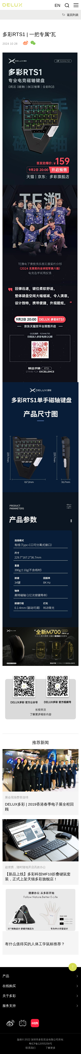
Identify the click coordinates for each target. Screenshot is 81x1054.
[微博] (10, 1023)
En (57, 5)
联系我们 (31, 1047)
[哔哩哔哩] (22, 1023)
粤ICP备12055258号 (40, 1043)
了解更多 (50, 1047)
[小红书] (35, 1023)
